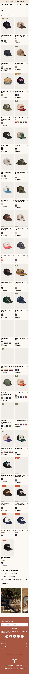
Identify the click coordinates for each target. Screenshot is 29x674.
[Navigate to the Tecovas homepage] (8, 4)
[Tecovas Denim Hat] (21, 521)
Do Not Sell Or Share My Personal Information (14, 668)
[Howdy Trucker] (21, 438)
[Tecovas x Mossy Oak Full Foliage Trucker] (21, 190)
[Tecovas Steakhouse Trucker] (21, 218)
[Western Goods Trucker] (7, 81)
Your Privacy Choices (15, 669)
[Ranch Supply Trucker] (7, 162)
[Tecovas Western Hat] (21, 53)
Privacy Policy (8, 667)
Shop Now (22, 1)
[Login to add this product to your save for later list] (13, 36)
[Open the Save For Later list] (21, 4)
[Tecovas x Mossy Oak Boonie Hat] (21, 162)
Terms (3, 667)
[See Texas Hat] (7, 190)
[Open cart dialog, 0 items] (27, 4)
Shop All (3, 8)
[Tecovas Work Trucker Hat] (7, 272)
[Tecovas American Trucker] (21, 300)
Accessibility (25, 667)
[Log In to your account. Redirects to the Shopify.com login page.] (24, 4)
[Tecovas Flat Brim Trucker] (7, 300)
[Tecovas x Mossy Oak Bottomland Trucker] (7, 108)
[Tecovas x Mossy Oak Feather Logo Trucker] (21, 25)
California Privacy (17, 667)
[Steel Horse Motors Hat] (7, 547)
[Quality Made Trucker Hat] (7, 25)
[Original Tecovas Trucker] (7, 493)
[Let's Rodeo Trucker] (7, 521)
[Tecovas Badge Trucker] (21, 108)
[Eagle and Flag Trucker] (7, 465)
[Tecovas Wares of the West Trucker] (7, 218)
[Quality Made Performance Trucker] (7, 53)
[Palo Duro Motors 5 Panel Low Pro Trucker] (21, 493)
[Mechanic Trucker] (21, 81)
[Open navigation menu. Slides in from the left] (2, 4)
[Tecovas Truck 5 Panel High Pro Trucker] (21, 465)
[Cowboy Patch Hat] (7, 136)
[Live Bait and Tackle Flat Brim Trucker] (21, 272)
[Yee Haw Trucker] (21, 136)
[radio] (2, 41)
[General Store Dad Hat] (21, 246)
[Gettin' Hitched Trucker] (7, 246)
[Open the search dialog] (18, 4)
